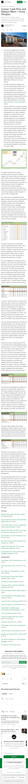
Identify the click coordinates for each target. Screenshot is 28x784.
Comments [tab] (4, 693)
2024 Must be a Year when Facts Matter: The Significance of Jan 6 (10, 717)
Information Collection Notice (15, 667)
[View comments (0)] (7, 29)
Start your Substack (10, 777)
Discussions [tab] (12, 711)
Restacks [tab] (11, 693)
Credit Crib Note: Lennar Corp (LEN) (14, 102)
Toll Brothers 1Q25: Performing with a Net (13, 560)
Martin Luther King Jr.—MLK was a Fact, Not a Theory (10, 730)
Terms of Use (21, 665)
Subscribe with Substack (15, 762)
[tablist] (7, 693)
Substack (7, 781)
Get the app (21, 777)
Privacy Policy (16, 768)
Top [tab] (3, 711)
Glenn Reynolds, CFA (9, 25)
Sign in (25, 2)
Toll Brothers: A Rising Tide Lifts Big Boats (13, 625)
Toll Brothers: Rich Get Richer (9, 581)
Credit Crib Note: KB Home (9, 613)
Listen (24, 25)
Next (23, 683)
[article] (14, 721)
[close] (24, 735)
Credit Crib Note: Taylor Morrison (10, 630)
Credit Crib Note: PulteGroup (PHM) (11, 601)
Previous (6, 683)
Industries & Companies (8, 6)
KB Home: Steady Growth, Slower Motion (13, 590)
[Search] (25, 711)
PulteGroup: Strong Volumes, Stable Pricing (13, 634)
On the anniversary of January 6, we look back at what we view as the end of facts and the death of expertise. (10, 721)
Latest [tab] (6, 711)
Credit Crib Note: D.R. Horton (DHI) (11, 604)
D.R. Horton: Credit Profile (8, 645)
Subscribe (19, 2)
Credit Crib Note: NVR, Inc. (9, 622)
